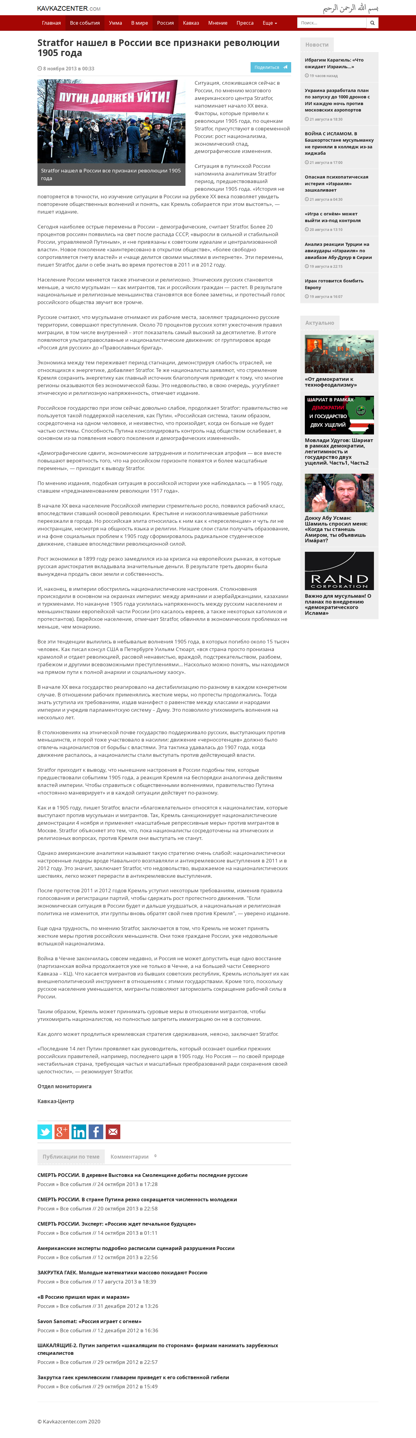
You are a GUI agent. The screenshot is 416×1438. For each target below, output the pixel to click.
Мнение (217, 22)
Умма (115, 22)
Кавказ (191, 22)
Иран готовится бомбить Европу (334, 288)
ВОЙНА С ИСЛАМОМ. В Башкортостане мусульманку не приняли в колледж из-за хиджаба (339, 147)
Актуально (319, 322)
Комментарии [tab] (134, 1156)
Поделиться (269, 67)
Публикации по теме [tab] (71, 1156)
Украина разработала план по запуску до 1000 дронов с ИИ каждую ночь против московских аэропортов (337, 104)
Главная (51, 22)
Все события (85, 22)
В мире (139, 22)
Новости (317, 44)
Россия (165, 22)
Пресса (245, 22)
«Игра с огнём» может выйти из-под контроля (333, 221)
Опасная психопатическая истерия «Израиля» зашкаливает (336, 188)
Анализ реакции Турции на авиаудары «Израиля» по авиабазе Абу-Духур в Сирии (338, 255)
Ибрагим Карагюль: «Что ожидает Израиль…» (334, 67)
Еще (268, 22)
